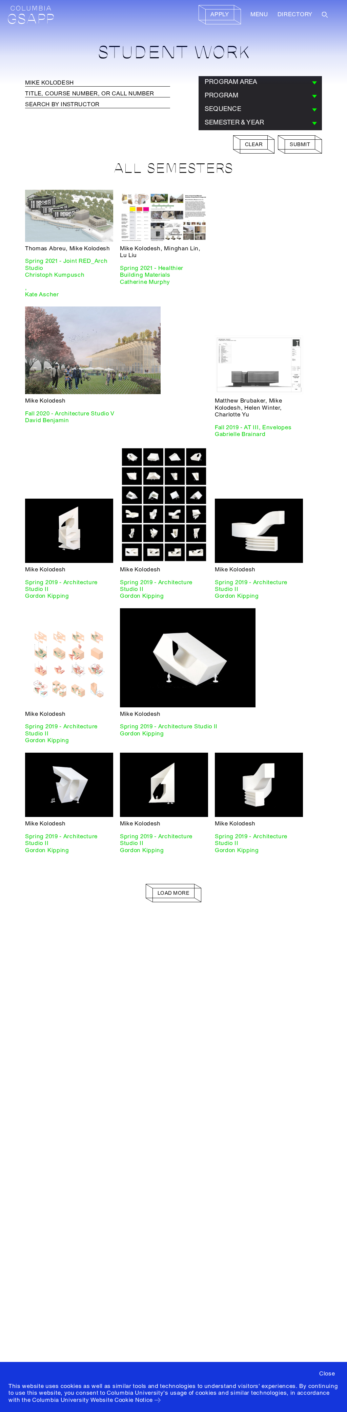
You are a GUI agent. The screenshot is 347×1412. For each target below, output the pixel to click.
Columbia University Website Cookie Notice (92, 1400)
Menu (259, 14)
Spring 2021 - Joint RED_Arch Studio (66, 264)
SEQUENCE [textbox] (223, 109)
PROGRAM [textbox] (222, 95)
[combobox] (260, 83)
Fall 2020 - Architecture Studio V (70, 413)
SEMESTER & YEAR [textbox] (234, 122)
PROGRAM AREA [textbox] (231, 82)
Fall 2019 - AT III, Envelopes (253, 427)
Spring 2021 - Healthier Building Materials (151, 271)
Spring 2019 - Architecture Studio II (61, 586)
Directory (295, 14)
